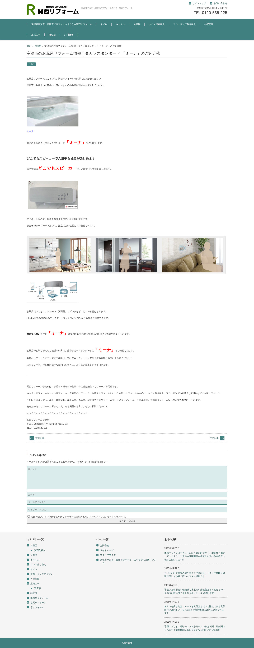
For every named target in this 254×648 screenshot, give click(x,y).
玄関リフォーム (38, 602)
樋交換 (52, 34)
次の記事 (214, 438)
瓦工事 (37, 588)
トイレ (104, 24)
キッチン (120, 24)
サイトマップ (107, 550)
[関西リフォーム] (53, 9)
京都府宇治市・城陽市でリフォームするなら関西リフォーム (61, 24)
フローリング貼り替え (184, 24)
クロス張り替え (157, 24)
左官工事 (206, 34)
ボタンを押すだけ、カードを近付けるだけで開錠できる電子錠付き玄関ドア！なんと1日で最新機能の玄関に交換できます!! (194, 609)
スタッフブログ (108, 555)
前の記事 (39, 438)
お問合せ (68, 34)
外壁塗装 (208, 24)
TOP (29, 46)
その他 (33, 555)
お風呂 (137, 24)
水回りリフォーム (39, 598)
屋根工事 (35, 34)
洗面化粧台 (39, 550)
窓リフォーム (37, 607)
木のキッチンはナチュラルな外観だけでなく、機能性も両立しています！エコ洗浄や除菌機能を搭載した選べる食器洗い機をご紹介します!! (194, 556)
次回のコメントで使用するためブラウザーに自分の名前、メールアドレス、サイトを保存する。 (79, 516)
